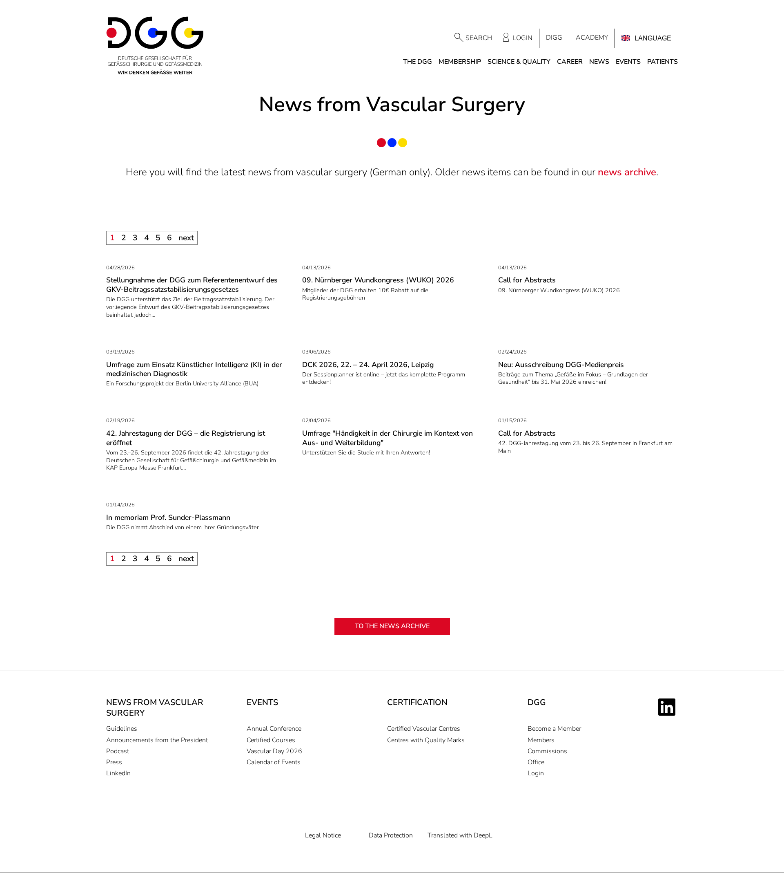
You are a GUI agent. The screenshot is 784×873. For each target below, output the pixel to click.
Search (479, 38)
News (599, 62)
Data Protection (391, 835)
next (186, 238)
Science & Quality (519, 62)
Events (628, 62)
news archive (627, 172)
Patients (662, 62)
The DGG (417, 62)
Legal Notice (323, 835)
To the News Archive (392, 626)
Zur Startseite (155, 45)
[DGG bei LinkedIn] (668, 707)
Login (522, 38)
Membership (460, 62)
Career (570, 62)
